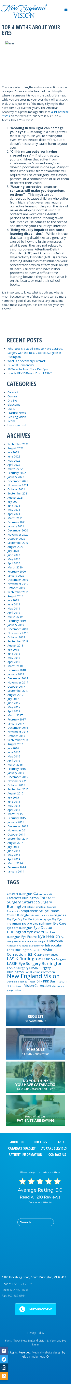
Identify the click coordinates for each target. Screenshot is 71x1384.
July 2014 (13, 847)
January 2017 (15, 723)
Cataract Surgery (22, 1148)
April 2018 (13, 662)
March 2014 (15, 863)
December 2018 (17, 629)
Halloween (12, 945)
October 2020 (16, 538)
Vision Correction (37, 985)
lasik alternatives (47, 954)
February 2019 (16, 621)
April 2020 (13, 563)
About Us (17, 1142)
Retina (11, 421)
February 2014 (16, 867)
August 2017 (15, 695)
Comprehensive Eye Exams (39, 911)
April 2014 (13, 859)
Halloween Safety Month (31, 945)
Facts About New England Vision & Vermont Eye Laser (35, 1342)
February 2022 (16, 473)
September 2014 (18, 838)
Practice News (16, 413)
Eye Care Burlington (20, 928)
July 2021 (13, 501)
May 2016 (13, 756)
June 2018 (13, 654)
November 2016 (17, 732)
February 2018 (16, 670)
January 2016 (15, 773)
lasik (31, 954)
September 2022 (18, 444)
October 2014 (16, 834)
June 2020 (13, 555)
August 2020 (15, 547)
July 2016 (13, 748)
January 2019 (15, 625)
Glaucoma (14, 404)
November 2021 (17, 485)
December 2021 (17, 481)
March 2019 (15, 617)
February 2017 (16, 719)
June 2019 (13, 604)
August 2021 (15, 497)
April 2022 (13, 464)
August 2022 (15, 448)
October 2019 (16, 588)
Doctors (40, 1142)
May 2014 (13, 855)
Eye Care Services (53, 1148)
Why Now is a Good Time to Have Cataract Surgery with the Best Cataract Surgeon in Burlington (35, 353)
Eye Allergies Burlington (37, 923)
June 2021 (13, 506)
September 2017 (18, 690)
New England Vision (33, 976)
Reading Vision (16, 417)
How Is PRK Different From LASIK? (29, 373)
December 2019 (17, 580)
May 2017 (13, 707)
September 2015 (18, 789)
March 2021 (15, 518)
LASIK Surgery (17, 967)
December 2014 (17, 826)
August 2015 (15, 793)
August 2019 (15, 596)
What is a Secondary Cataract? (26, 361)
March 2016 (15, 764)
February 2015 (16, 818)
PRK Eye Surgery (15, 986)
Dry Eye (12, 400)
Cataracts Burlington (23, 898)
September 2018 (18, 641)
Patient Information (25, 1154)
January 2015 (15, 822)
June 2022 (13, 456)
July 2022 (13, 452)
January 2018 (15, 674)
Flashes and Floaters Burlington (30, 941)
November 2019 (17, 584)
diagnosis (59, 915)
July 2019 (13, 600)
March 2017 (15, 715)
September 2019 (18, 592)
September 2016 (18, 740)
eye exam (35, 931)
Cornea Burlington (19, 915)
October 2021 (16, 489)
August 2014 (15, 843)
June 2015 (13, 801)
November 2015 (17, 781)
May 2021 (13, 510)
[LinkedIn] (4, 1367)
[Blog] (4, 1376)
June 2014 (13, 851)
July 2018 (13, 649)
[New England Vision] (23, 5)
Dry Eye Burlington (30, 919)
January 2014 (15, 871)
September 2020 (18, 543)
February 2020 (16, 571)
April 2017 (13, 711)
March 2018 (15, 666)
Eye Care (59, 923)
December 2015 (17, 777)
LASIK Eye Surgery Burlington (35, 963)
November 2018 (17, 633)
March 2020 (15, 567)
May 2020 (13, 559)
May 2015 (13, 806)
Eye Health (49, 936)
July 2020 (13, 551)
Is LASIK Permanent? (20, 365)
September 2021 (18, 493)
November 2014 (17, 830)
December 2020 (17, 530)
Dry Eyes (47, 919)
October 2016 (16, 736)
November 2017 (17, 682)
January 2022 (15, 477)
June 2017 (13, 703)
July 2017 (13, 699)
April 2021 (13, 514)
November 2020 (17, 534)
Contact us (57, 1154)
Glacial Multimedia (34, 1356)
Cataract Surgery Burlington (29, 904)
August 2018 (15, 645)
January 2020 (15, 575)
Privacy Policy (35, 1332)
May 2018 (13, 658)
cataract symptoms (36, 907)
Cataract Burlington (20, 894)
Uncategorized (16, 425)
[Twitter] (4, 1359)
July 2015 (13, 797)
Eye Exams (29, 936)
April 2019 (13, 612)
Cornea (12, 396)
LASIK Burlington (24, 959)
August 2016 (15, 744)
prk (39, 981)
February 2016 (16, 769)
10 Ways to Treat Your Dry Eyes (27, 369)
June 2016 (13, 752)
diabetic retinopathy (42, 915)
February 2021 (16, 522)
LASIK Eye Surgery (54, 959)
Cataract (12, 392)
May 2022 (13, 460)
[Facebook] (4, 1351)
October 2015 (16, 785)
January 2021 (15, 526)
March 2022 (15, 469)
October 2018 (16, 637)
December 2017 (17, 678)
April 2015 (13, 810)
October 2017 (16, 686)
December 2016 (17, 727)
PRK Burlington (54, 981)
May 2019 (13, 608)
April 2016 (13, 760)
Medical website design (46, 1352)
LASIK (11, 409)
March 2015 (15, 814)
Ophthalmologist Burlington (21, 981)
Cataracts (42, 893)
